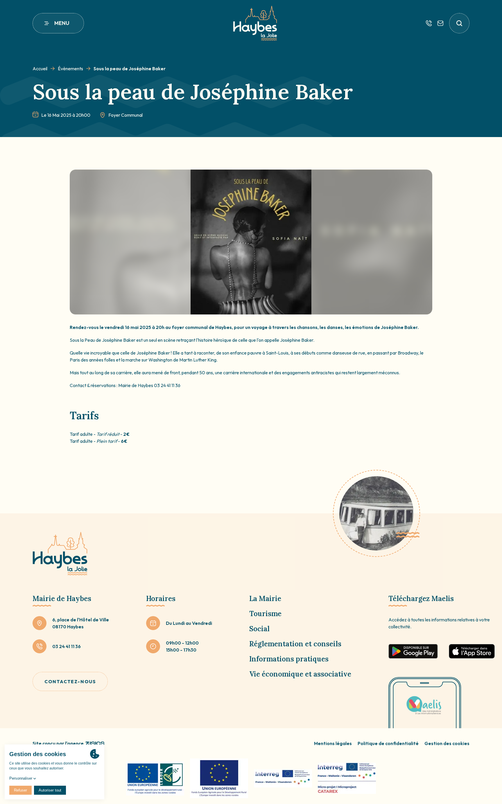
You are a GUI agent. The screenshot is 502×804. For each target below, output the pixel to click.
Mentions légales (333, 743)
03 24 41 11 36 (66, 646)
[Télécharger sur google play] (413, 651)
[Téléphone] (429, 23)
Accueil (40, 68)
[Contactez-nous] (440, 23)
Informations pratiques (289, 658)
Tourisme (265, 613)
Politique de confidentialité (388, 743)
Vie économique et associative (300, 674)
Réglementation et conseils (295, 643)
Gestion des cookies (446, 743)
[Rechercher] (459, 23)
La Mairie (265, 598)
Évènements (70, 68)
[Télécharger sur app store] (471, 651)
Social (259, 628)
